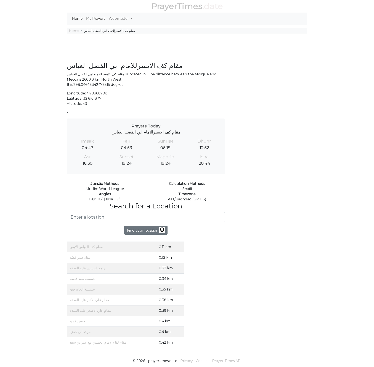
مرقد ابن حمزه (80, 332)
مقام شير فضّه (80, 257)
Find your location (143, 230)
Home (77, 18)
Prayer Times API (227, 361)
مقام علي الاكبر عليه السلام (89, 300)
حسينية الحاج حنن (82, 289)
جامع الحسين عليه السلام (87, 268)
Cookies (202, 361)
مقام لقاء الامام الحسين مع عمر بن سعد (98, 342)
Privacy (186, 361)
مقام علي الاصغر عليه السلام (90, 311)
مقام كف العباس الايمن (86, 247)
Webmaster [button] (119, 18)
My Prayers (95, 18)
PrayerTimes (176, 6)
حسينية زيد (77, 321)
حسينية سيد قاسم (82, 279)
